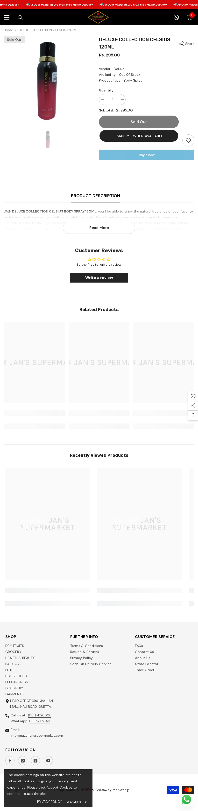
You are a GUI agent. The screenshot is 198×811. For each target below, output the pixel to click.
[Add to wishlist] (188, 140)
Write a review (99, 277)
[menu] (6, 17)
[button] (139, 136)
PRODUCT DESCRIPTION (95, 196)
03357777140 (39, 721)
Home (8, 30)
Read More (99, 227)
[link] (34, 413)
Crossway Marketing (112, 790)
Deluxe (119, 69)
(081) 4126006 (39, 715)
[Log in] (176, 17)
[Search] (20, 18)
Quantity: (106, 90)
